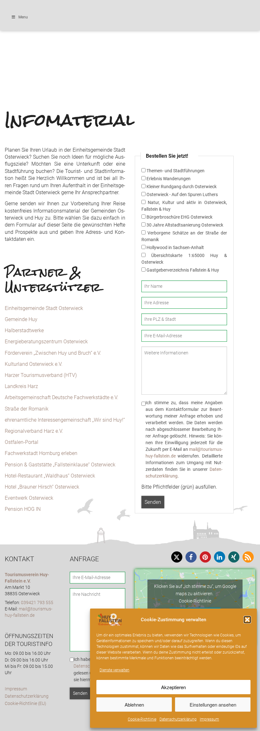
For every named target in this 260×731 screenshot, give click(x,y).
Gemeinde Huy (21, 319)
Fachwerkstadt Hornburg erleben (41, 453)
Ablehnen (134, 704)
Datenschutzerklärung (178, 719)
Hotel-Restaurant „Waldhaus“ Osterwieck (50, 476)
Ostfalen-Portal (21, 442)
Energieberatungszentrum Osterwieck (46, 342)
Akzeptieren (173, 687)
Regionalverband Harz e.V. (34, 431)
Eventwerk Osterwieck (29, 498)
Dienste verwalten (114, 670)
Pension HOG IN (23, 509)
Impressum (209, 719)
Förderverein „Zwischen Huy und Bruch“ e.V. (53, 353)
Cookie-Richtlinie (142, 719)
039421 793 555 (37, 602)
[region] (130, 34)
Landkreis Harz (21, 386)
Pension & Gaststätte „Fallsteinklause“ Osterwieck (60, 465)
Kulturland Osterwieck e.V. (33, 364)
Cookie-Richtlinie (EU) (25, 703)
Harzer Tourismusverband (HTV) (41, 375)
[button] (247, 619)
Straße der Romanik (27, 409)
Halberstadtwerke (24, 330)
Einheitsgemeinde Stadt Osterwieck (44, 308)
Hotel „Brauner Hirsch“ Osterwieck (42, 487)
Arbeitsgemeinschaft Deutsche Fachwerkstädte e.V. (61, 397)
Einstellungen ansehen (213, 704)
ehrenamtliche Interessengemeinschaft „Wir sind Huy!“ (65, 420)
